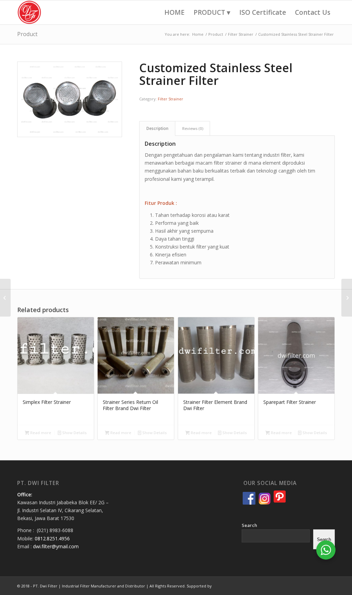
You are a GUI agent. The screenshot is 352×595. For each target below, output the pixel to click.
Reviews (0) (192, 128)
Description (157, 128)
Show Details (74, 432)
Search (249, 525)
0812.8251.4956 (52, 538)
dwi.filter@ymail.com (56, 546)
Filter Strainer (170, 98)
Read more (40, 432)
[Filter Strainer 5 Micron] (346, 298)
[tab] (157, 128)
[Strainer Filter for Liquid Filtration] (5, 298)
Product (27, 34)
